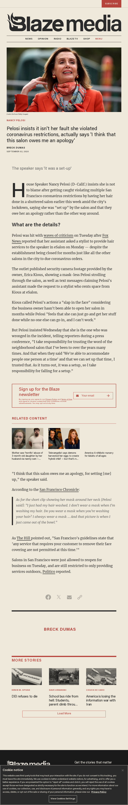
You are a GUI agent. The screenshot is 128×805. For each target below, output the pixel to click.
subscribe (111, 4)
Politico (48, 572)
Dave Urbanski (57, 690)
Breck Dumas (16, 148)
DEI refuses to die (25, 696)
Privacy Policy (51, 399)
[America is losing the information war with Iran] (101, 676)
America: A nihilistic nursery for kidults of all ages (99, 454)
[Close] (122, 770)
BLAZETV (72, 39)
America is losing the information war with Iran (101, 700)
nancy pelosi (16, 121)
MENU (98, 39)
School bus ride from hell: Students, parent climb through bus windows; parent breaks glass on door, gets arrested (64, 701)
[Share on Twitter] (59, 597)
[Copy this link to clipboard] (79, 597)
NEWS (28, 39)
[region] (64, 785)
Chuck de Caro (95, 690)
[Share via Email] (69, 597)
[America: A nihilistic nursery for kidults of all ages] (100, 438)
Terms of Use (66, 399)
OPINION (43, 39)
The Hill (24, 538)
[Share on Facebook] (48, 597)
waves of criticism (58, 235)
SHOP (86, 39)
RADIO (58, 39)
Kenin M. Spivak (21, 690)
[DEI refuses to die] (27, 676)
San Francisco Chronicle (59, 490)
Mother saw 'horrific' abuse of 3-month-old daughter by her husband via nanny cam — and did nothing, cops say (27, 456)
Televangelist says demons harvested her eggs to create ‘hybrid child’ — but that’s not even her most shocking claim (63, 456)
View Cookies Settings (63, 799)
